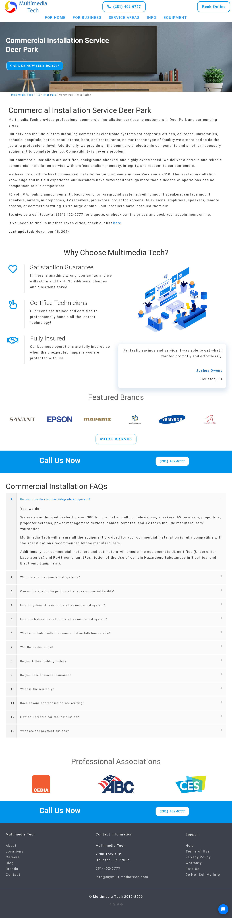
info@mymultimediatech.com (122, 877)
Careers (13, 857)
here (117, 223)
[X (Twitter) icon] (114, 904)
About (11, 845)
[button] (116, 531)
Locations (15, 851)
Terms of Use (198, 851)
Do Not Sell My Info (203, 874)
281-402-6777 (108, 868)
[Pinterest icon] (118, 904)
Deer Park (50, 95)
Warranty (194, 863)
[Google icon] (121, 904)
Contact (13, 874)
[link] (26, 6)
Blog (10, 863)
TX (38, 95)
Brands (12, 869)
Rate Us (193, 869)
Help (190, 845)
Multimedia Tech (22, 95)
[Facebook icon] (110, 904)
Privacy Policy (198, 857)
